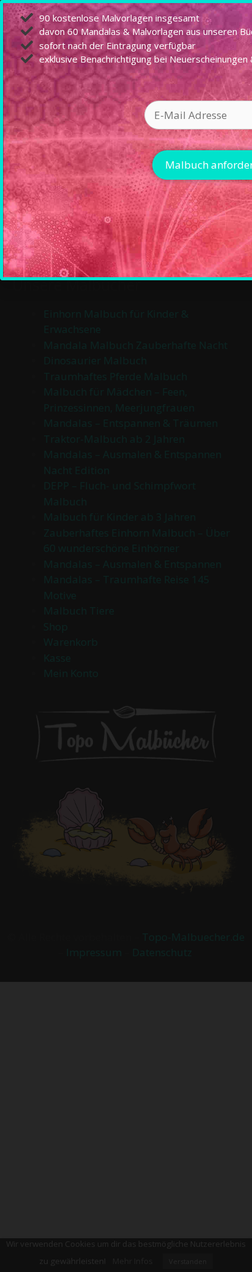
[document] (126, 636)
